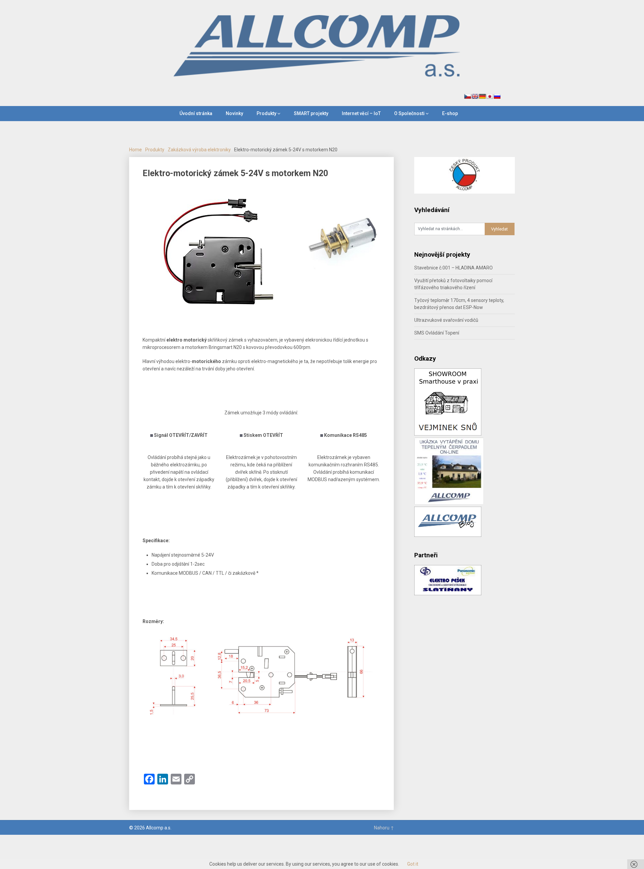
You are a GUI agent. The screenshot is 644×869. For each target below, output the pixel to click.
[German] (482, 96)
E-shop (450, 113)
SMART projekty (311, 113)
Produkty (266, 113)
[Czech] (467, 96)
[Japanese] (489, 96)
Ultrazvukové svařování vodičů (446, 320)
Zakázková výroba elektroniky (199, 149)
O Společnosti (409, 113)
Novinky (234, 113)
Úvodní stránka (195, 113)
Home (135, 149)
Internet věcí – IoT (361, 113)
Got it (412, 864)
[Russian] (497, 96)
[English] (475, 96)
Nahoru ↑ (384, 827)
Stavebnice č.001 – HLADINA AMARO (453, 267)
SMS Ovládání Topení (436, 333)
